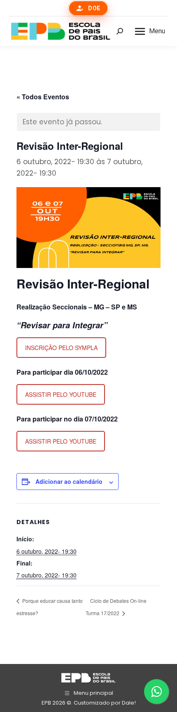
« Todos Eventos (42, 96)
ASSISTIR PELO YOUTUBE (60, 394)
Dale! (129, 703)
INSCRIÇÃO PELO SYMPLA (61, 347)
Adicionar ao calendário (68, 481)
